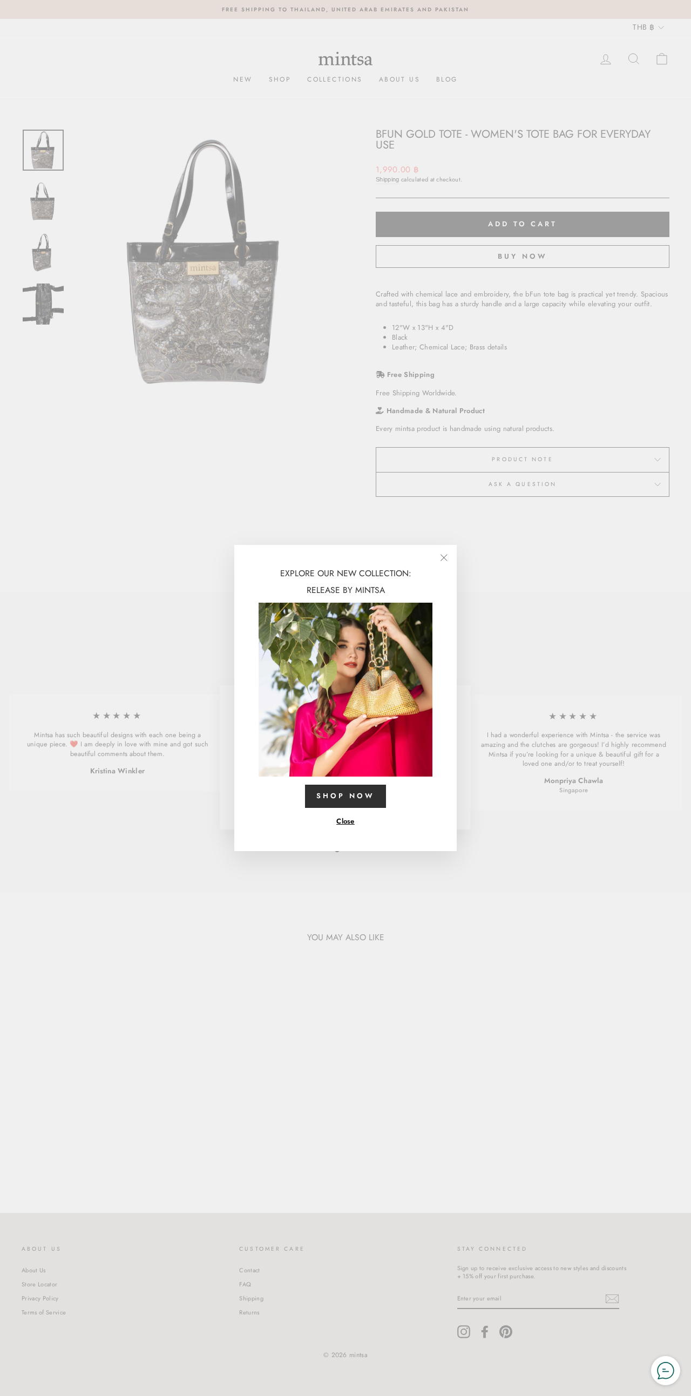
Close (345, 821)
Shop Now (345, 796)
